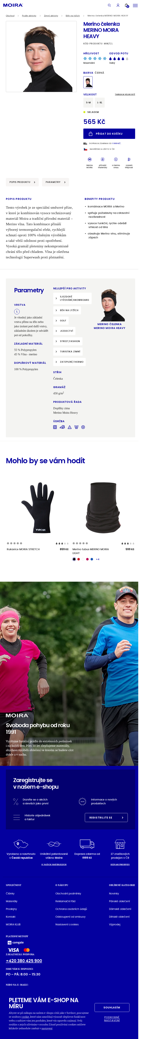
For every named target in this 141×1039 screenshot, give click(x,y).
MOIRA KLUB (13, 924)
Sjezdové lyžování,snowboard (74, 298)
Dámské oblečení (120, 909)
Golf (63, 320)
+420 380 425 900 (24, 961)
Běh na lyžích (73, 16)
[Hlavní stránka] (13, 5)
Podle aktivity (29, 16)
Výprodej (114, 924)
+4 (97, 559)
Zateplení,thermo (71, 361)
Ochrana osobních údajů (71, 909)
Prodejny (11, 909)
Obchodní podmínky (68, 893)
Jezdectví (66, 330)
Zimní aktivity (51, 16)
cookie (25, 1016)
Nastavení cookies (67, 924)
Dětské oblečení (119, 917)
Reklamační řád (65, 901)
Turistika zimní (70, 351)
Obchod (10, 16)
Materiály (11, 901)
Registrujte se (100, 817)
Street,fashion (70, 341)
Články (10, 893)
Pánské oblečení (119, 901)
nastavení (46, 1028)
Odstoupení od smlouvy (70, 917)
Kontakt (10, 917)
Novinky (114, 893)
